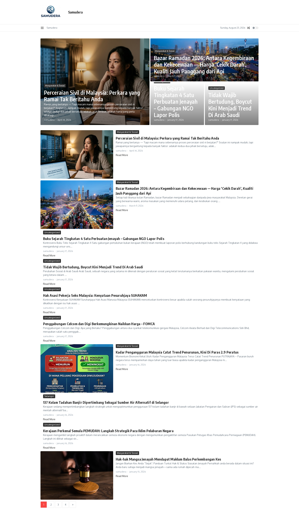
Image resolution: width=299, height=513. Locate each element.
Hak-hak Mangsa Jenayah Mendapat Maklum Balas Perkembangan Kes (168, 459)
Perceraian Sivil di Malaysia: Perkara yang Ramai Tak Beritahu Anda (92, 95)
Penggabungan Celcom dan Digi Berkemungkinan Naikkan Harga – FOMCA (99, 324)
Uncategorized (217, 88)
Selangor (49, 396)
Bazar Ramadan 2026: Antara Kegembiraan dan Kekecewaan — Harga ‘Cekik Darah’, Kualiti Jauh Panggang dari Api (204, 64)
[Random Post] (248, 27)
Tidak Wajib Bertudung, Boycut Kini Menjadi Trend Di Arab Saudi (230, 104)
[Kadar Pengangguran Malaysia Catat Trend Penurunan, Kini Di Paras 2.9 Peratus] (76, 368)
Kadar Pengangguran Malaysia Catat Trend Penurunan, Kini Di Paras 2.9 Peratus (177, 352)
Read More (122, 155)
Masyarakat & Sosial (55, 85)
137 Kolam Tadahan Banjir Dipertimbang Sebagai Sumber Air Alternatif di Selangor (106, 402)
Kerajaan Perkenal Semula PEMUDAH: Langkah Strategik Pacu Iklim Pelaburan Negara (108, 431)
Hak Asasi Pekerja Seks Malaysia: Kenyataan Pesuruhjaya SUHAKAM (95, 295)
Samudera (75, 12)
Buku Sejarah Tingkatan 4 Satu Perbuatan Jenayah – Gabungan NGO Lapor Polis (176, 101)
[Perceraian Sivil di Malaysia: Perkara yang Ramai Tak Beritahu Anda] (76, 154)
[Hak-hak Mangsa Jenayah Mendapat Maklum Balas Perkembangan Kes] (76, 475)
